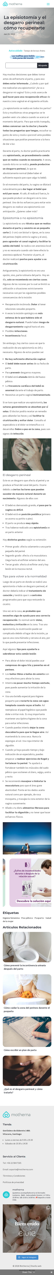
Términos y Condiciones (14, 1175)
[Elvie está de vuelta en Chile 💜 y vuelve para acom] (27, 1228)
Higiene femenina (11, 918)
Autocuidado (15, 50)
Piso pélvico (27, 918)
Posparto (39, 918)
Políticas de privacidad (13, 1182)
